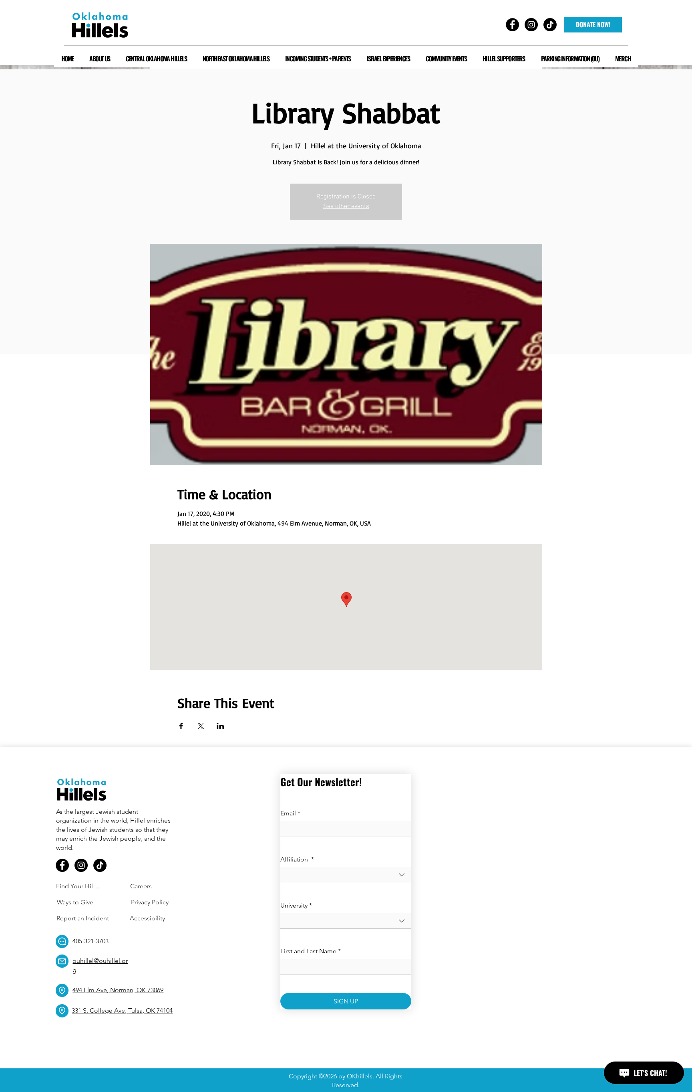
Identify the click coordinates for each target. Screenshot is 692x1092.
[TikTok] (100, 865)
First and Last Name (310, 951)
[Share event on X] (201, 726)
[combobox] (345, 875)
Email (290, 813)
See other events (346, 206)
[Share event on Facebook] (181, 726)
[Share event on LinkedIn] (220, 726)
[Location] (62, 990)
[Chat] (62, 941)
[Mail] (62, 961)
